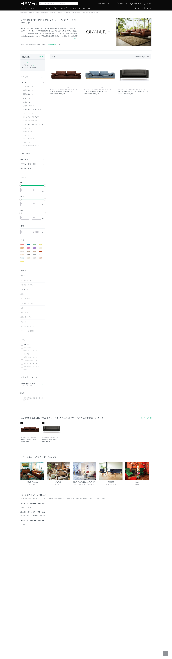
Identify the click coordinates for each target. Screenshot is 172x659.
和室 (25, 370)
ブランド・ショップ (60, 8)
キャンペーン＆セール (77, 8)
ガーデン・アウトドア (31, 367)
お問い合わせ (52, 44)
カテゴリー (24, 8)
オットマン (43, 498)
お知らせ (137, 8)
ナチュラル (28, 507)
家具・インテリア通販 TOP (27, 12)
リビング (27, 344)
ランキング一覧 (146, 418)
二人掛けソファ (24, 498)
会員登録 (102, 3)
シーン (48, 8)
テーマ (40, 8)
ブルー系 (22, 515)
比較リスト (123, 3)
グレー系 (42, 515)
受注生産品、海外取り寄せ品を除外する (34, 399)
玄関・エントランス (30, 357)
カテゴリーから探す (42, 12)
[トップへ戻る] (165, 653)
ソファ (51, 12)
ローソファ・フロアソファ (80, 498)
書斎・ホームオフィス (31, 363)
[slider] (20, 185)
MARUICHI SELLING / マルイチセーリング (43, 20)
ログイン (110, 3)
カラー (33, 8)
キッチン (27, 354)
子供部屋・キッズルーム (32, 360)
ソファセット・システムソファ (97, 498)
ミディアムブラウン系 (32, 515)
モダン (22, 507)
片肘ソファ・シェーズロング (63, 498)
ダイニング (27, 348)
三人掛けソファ (59, 12)
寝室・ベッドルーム (30, 351)
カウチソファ (51, 498)
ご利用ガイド (147, 8)
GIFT (89, 8)
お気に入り (137, 3)
